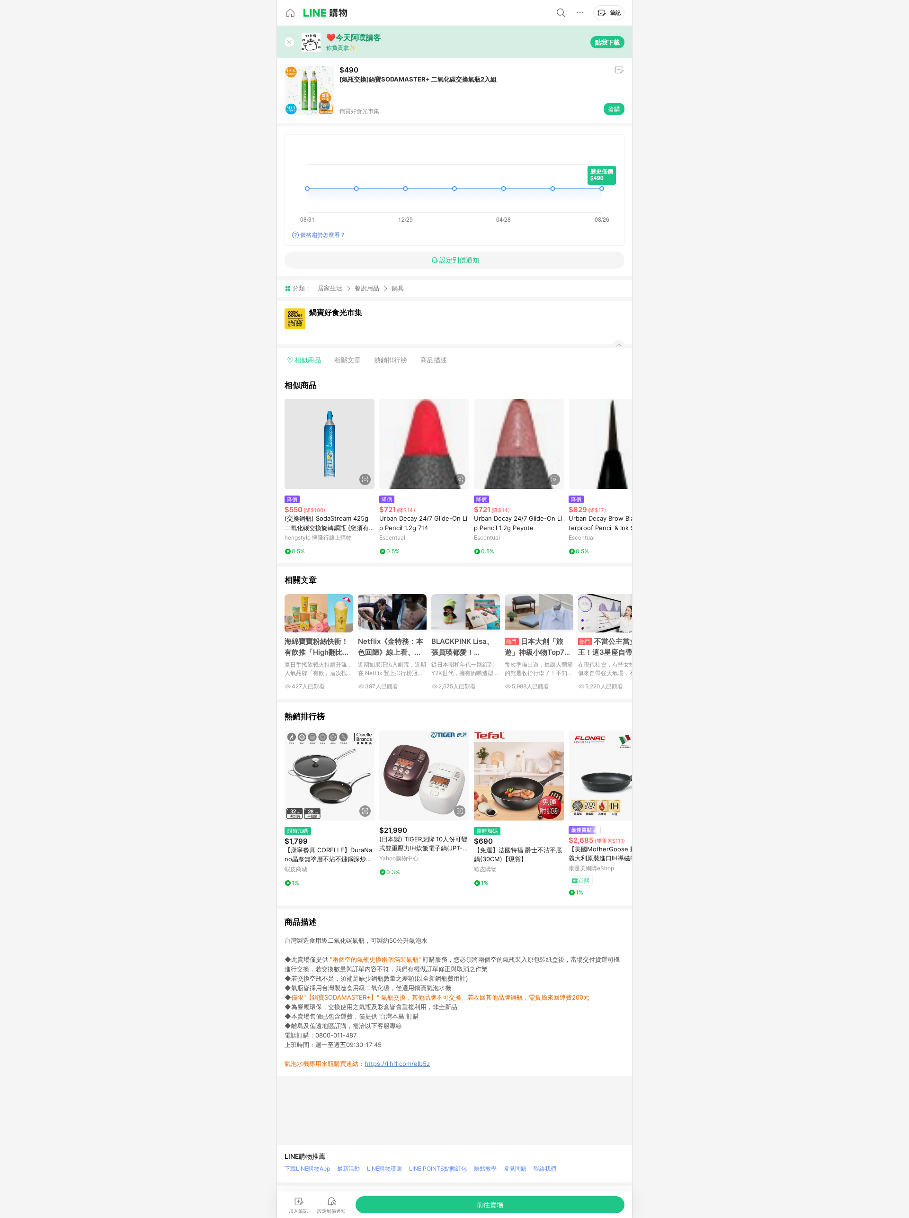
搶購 (614, 109)
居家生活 (330, 288)
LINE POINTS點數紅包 (438, 1168)
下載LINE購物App (307, 1168)
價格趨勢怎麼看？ (323, 234)
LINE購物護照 (384, 1168)
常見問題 (515, 1168)
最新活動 (348, 1168)
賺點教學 (485, 1168)
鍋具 (398, 288)
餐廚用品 (367, 288)
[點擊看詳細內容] (329, 444)
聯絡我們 (545, 1168)
